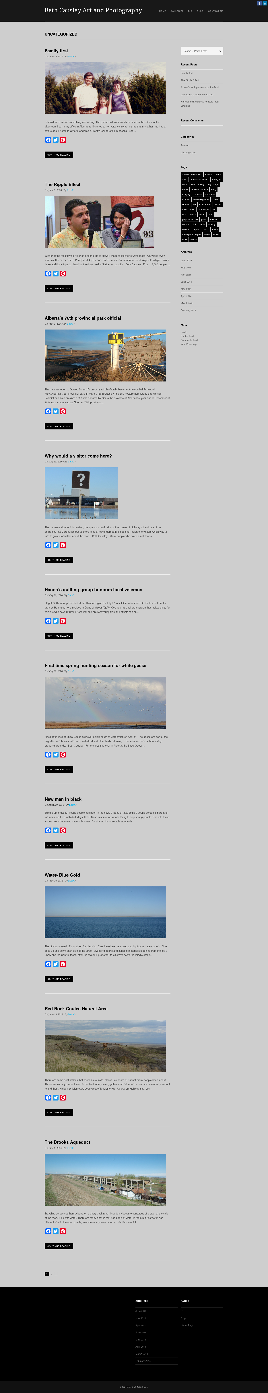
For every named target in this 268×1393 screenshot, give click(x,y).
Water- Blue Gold (62, 875)
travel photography (191, 234)
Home (162, 11)
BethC (71, 56)
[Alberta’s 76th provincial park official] (105, 380)
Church (186, 199)
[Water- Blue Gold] (105, 937)
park (210, 214)
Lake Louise (188, 209)
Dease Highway (201, 199)
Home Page (187, 1325)
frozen (215, 199)
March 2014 (187, 303)
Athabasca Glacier (200, 179)
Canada (198, 194)
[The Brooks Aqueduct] (105, 1204)
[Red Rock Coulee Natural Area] (105, 1071)
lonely (193, 214)
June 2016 (186, 260)
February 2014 (188, 310)
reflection (214, 219)
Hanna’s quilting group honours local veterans (93, 589)
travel (215, 229)
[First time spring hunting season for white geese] (105, 728)
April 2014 (186, 296)
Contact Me (215, 11)
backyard (216, 179)
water (207, 234)
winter (216, 234)
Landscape (203, 209)
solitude (186, 229)
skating (211, 224)
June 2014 (186, 281)
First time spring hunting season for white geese (95, 665)
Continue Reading (59, 154)
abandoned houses (192, 174)
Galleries (177, 11)
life (214, 209)
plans (204, 219)
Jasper (218, 204)
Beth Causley (197, 184)
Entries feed (187, 336)
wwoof (194, 239)
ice (194, 204)
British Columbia (199, 189)
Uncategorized (188, 152)
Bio (190, 11)
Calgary (186, 194)
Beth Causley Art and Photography (93, 10)
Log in (184, 332)
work (184, 239)
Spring (197, 229)
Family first (56, 50)
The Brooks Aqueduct (67, 1142)
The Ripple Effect (62, 184)
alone (218, 174)
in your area (205, 204)
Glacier (185, 204)
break (185, 189)
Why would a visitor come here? (78, 456)
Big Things (213, 184)
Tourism (185, 145)
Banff (184, 184)
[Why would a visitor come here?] (81, 518)
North (202, 214)
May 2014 (186, 288)
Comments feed (189, 340)
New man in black (63, 799)
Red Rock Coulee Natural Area (76, 1008)
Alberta (208, 174)
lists (184, 214)
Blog (200, 11)
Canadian (210, 194)
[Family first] (105, 113)
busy (213, 189)
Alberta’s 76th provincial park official (83, 318)
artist (184, 179)
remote (185, 224)
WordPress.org (189, 344)
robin (202, 224)
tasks (206, 229)
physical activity (190, 219)
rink (194, 224)
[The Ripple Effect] (99, 247)
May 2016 (186, 267)
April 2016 (186, 274)
